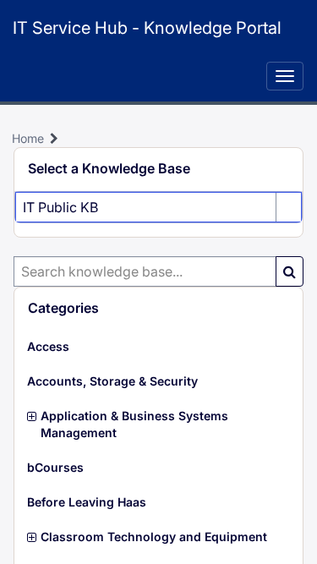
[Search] (289, 271)
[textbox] (145, 271)
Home (28, 138)
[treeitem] (158, 347)
